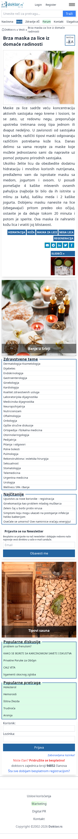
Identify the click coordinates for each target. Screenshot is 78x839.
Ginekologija (11, 382)
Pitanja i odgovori (14, 444)
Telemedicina (11, 473)
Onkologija (10, 420)
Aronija (7, 715)
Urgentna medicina (15, 477)
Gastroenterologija (15, 378)
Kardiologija (11, 387)
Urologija (9, 482)
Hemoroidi (10, 694)
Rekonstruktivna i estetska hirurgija (25, 458)
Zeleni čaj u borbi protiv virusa (22, 508)
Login (38, 4)
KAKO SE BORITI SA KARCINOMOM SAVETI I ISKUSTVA (37, 653)
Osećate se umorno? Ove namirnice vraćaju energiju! (37, 521)
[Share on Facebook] (71, 245)
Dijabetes (9, 368)
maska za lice (47, 232)
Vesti (19, 21)
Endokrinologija (13, 373)
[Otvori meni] (71, 4)
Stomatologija (12, 468)
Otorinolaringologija (16, 435)
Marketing (39, 804)
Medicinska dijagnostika (18, 401)
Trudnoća (9, 708)
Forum (47, 21)
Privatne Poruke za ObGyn (19, 660)
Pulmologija (10, 454)
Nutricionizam (12, 411)
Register (51, 4)
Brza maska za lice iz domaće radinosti (46, 29)
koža (31, 232)
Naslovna (7, 21)
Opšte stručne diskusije (18, 425)
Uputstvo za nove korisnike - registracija (28, 499)
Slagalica (72, 21)
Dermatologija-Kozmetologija (21, 363)
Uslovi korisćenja (39, 796)
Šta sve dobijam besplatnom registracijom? (39, 771)
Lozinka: (9, 734)
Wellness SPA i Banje (16, 487)
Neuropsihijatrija (14, 406)
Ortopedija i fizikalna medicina (22, 430)
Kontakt (58, 21)
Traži (69, 14)
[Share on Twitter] (65, 245)
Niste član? (39, 760)
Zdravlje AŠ (32, 21)
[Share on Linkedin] (59, 245)
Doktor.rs (10, 29)
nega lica (66, 232)
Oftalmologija (12, 416)
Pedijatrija (9, 439)
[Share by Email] (47, 245)
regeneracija (63, 238)
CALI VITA (9, 667)
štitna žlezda (11, 701)
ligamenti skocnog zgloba (19, 674)
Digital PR (39, 811)
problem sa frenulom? (17, 646)
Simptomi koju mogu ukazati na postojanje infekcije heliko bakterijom (36, 515)
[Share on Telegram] (53, 245)
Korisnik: (9, 723)
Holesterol (9, 687)
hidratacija (16, 232)
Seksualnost (11, 463)
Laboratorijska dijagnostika (20, 397)
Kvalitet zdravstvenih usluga (21, 392)
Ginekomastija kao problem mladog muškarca (32, 503)
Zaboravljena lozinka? (61, 755)
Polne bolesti (11, 449)
